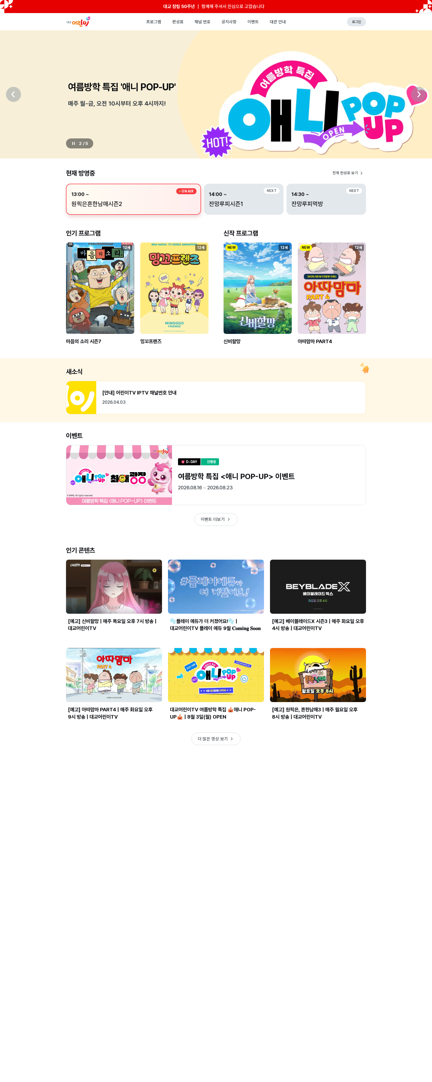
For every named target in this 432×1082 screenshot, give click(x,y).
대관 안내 (278, 21)
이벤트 (253, 21)
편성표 (178, 21)
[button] (100, 298)
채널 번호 (202, 21)
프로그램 (153, 21)
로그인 (356, 22)
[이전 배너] (13, 94)
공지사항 (229, 21)
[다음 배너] (418, 94)
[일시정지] (73, 143)
